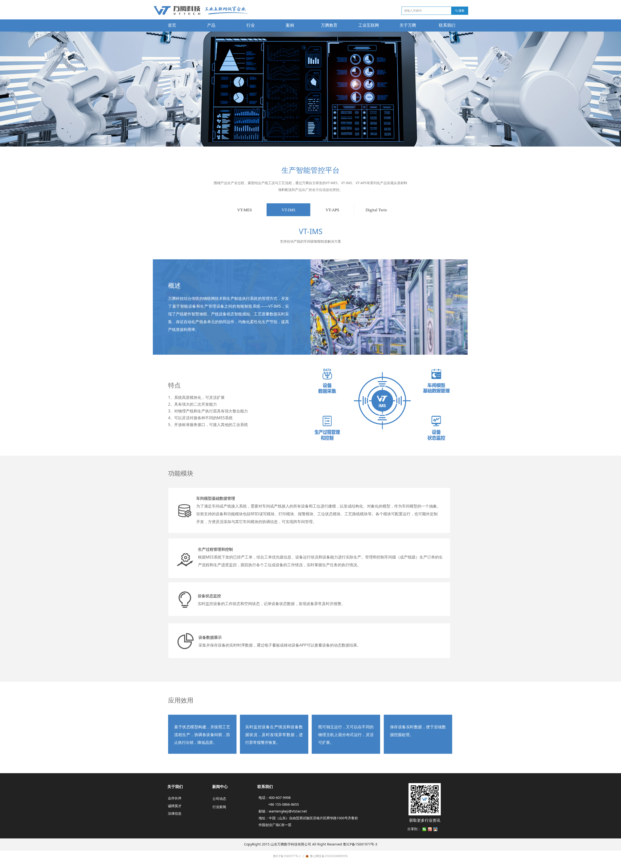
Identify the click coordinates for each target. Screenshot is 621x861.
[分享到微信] (424, 829)
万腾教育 (329, 25)
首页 (172, 25)
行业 (250, 25)
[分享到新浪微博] (430, 829)
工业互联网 (368, 25)
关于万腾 (408, 25)
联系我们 (447, 25)
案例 (290, 25)
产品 (211, 25)
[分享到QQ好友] (435, 829)
